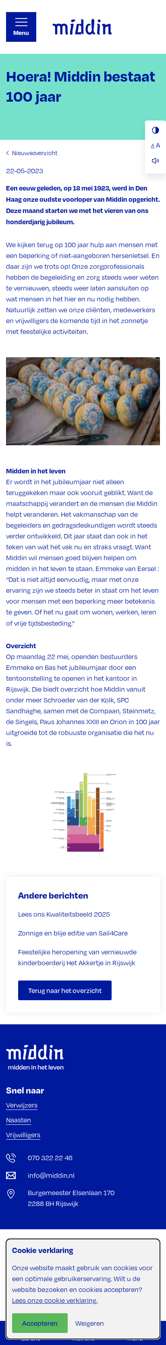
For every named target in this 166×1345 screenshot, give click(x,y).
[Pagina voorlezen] (155, 160)
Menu (21, 33)
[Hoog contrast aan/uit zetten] (155, 130)
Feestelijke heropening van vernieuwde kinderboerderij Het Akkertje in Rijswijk (77, 957)
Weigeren (89, 1323)
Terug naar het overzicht (65, 990)
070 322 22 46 (50, 1158)
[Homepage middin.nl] (82, 27)
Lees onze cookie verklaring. (55, 1300)
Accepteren (40, 1323)
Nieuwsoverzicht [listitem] (34, 152)
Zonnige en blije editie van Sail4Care (73, 933)
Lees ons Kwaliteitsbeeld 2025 (64, 914)
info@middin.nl (51, 1175)
